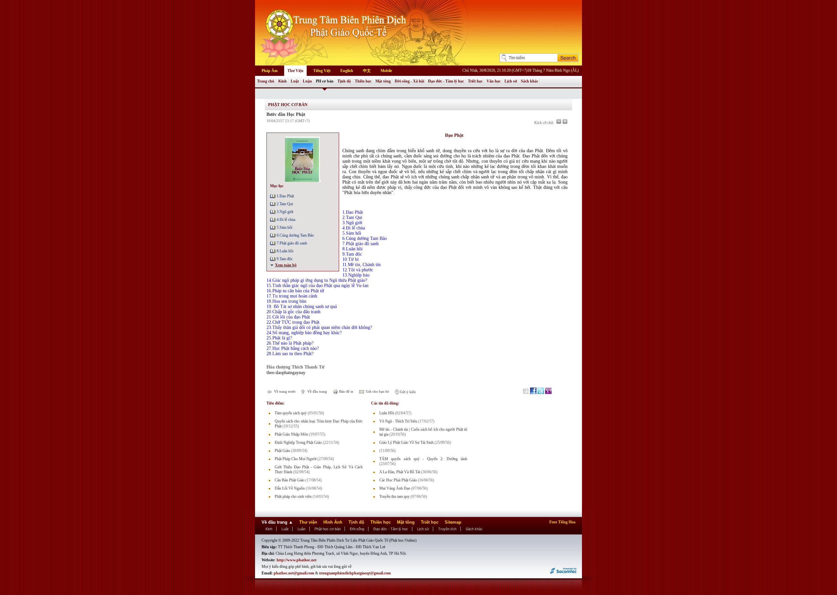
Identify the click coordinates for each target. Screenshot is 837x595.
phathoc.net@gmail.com (294, 573)
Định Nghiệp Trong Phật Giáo (298, 442)
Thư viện (308, 522)
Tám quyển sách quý (291, 413)
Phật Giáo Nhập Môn (291, 434)
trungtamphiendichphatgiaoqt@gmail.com (355, 573)
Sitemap (453, 522)
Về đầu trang (316, 391)
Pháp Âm (270, 70)
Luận (307, 81)
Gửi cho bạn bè (377, 391)
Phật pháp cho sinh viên (293, 496)
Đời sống (357, 529)
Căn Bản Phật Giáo (289, 480)
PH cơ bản (324, 81)
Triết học (475, 81)
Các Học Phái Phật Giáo (398, 480)
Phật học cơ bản (328, 529)
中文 (367, 70)
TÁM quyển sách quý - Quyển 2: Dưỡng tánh (423, 459)
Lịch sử (510, 81)
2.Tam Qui (285, 204)
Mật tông (383, 81)
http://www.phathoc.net (296, 560)
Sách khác (529, 81)
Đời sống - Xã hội (409, 81)
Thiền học (363, 81)
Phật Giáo (282, 450)
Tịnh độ (344, 81)
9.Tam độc (285, 259)
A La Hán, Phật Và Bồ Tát (399, 472)
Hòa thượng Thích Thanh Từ (295, 367)
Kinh (282, 81)
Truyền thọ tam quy (394, 496)
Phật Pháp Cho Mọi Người (295, 459)
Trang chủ (265, 81)
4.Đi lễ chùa (286, 219)
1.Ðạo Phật (285, 196)
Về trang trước (284, 391)
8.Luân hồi (285, 251)
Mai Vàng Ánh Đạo (394, 488)
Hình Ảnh (332, 522)
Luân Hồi (386, 413)
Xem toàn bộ (286, 265)
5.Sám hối (284, 227)
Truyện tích (447, 529)
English (346, 70)
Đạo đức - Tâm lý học (446, 81)
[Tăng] (565, 121)
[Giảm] (558, 121)
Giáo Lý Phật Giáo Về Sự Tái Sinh (406, 442)
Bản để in (345, 391)
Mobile (386, 70)
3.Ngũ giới (285, 211)
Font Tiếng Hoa (562, 522)
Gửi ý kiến (407, 392)
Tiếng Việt (322, 70)
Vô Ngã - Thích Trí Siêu (398, 421)
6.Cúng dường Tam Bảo (295, 235)
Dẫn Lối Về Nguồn (290, 488)
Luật (295, 81)
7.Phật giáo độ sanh (292, 243)
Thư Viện (295, 70)
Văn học (494, 81)
